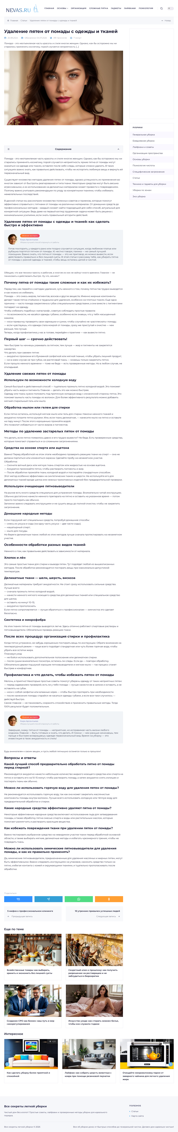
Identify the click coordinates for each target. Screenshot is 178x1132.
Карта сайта (137, 1116)
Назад (168, 20)
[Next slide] (171, 1064)
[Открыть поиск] (161, 8)
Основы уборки (141, 159)
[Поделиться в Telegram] (48, 899)
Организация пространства (148, 153)
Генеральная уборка (144, 134)
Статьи (136, 178)
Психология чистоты (144, 165)
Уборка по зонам (142, 190)
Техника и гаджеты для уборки (149, 184)
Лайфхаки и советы (143, 147)
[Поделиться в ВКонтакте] (18, 899)
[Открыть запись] (32, 957)
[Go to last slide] (7, 1064)
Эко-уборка (139, 196)
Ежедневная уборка (143, 140)
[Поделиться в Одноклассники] (109, 899)
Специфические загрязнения (149, 171)
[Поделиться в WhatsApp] (79, 899)
